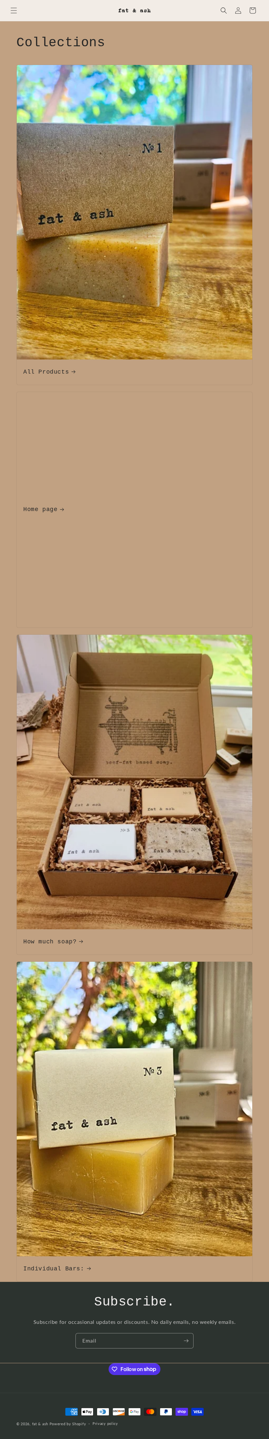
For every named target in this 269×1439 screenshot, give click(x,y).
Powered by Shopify (68, 1424)
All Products (46, 372)
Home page (40, 509)
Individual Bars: (53, 1268)
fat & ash (40, 1424)
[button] (14, 10)
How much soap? (49, 941)
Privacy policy (105, 1423)
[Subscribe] (186, 1340)
